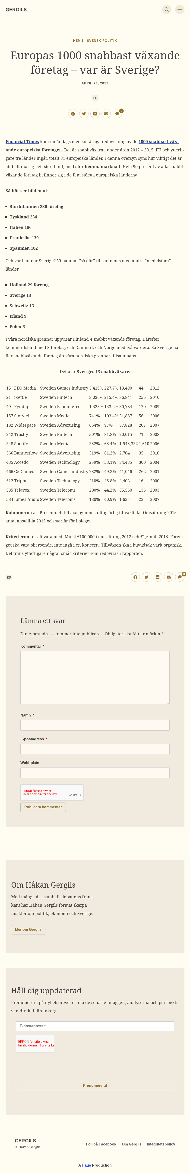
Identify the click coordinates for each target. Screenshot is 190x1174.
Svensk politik (102, 40)
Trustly (21, 434)
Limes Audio (26, 499)
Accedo (21, 462)
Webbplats (29, 763)
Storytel (21, 416)
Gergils (16, 9)
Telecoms (66, 490)
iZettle (20, 397)
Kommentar (32, 646)
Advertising (68, 425)
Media (63, 416)
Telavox (21, 490)
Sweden (48, 388)
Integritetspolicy (161, 1144)
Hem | (78, 40)
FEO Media (25, 388)
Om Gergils (131, 1144)
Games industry (72, 388)
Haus (86, 1165)
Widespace (25, 425)
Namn (27, 715)
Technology (68, 462)
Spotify (21, 443)
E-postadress (33, 739)
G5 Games (24, 471)
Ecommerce (68, 406)
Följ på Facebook (101, 1144)
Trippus (21, 480)
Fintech (64, 397)
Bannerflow (26, 453)
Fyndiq (21, 406)
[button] (72, 113)
